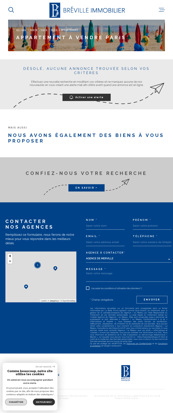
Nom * (91, 220)
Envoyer (152, 299)
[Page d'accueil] (86, 10)
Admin (144, 396)
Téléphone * (145, 236)
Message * (96, 269)
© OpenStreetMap (68, 300)
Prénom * (142, 220)
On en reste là (43, 366)
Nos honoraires (101, 396)
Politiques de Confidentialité (139, 344)
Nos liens (154, 396)
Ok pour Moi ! (44, 402)
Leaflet (43, 300)
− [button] (10, 261)
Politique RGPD (122, 398)
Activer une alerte (89, 97)
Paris (44, 30)
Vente (34, 30)
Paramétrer (16, 402)
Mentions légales (131, 396)
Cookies (134, 398)
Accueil (21, 30)
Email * (93, 236)
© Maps (53, 300)
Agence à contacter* (105, 252)
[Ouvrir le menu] (162, 10)
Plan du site (115, 396)
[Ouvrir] (11, 10)
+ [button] (10, 256)
